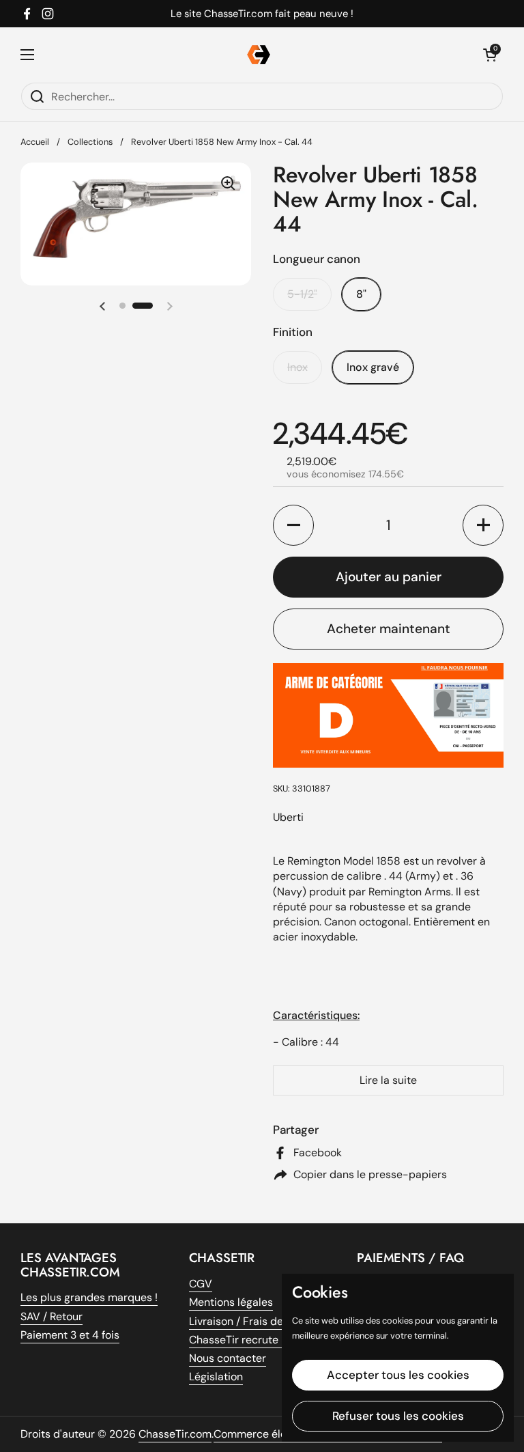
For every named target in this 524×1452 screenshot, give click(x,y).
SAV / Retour (51, 1316)
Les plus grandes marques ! (89, 1297)
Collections (90, 142)
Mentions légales (231, 1302)
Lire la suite (388, 1080)
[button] (102, 306)
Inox (297, 367)
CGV (200, 1283)
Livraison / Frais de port (248, 1321)
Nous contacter (227, 1358)
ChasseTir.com (175, 1434)
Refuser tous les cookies (398, 1415)
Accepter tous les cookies (398, 1374)
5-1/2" (302, 294)
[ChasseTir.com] (259, 55)
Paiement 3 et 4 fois (69, 1335)
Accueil (34, 142)
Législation (216, 1376)
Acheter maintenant (388, 628)
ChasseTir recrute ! (236, 1339)
